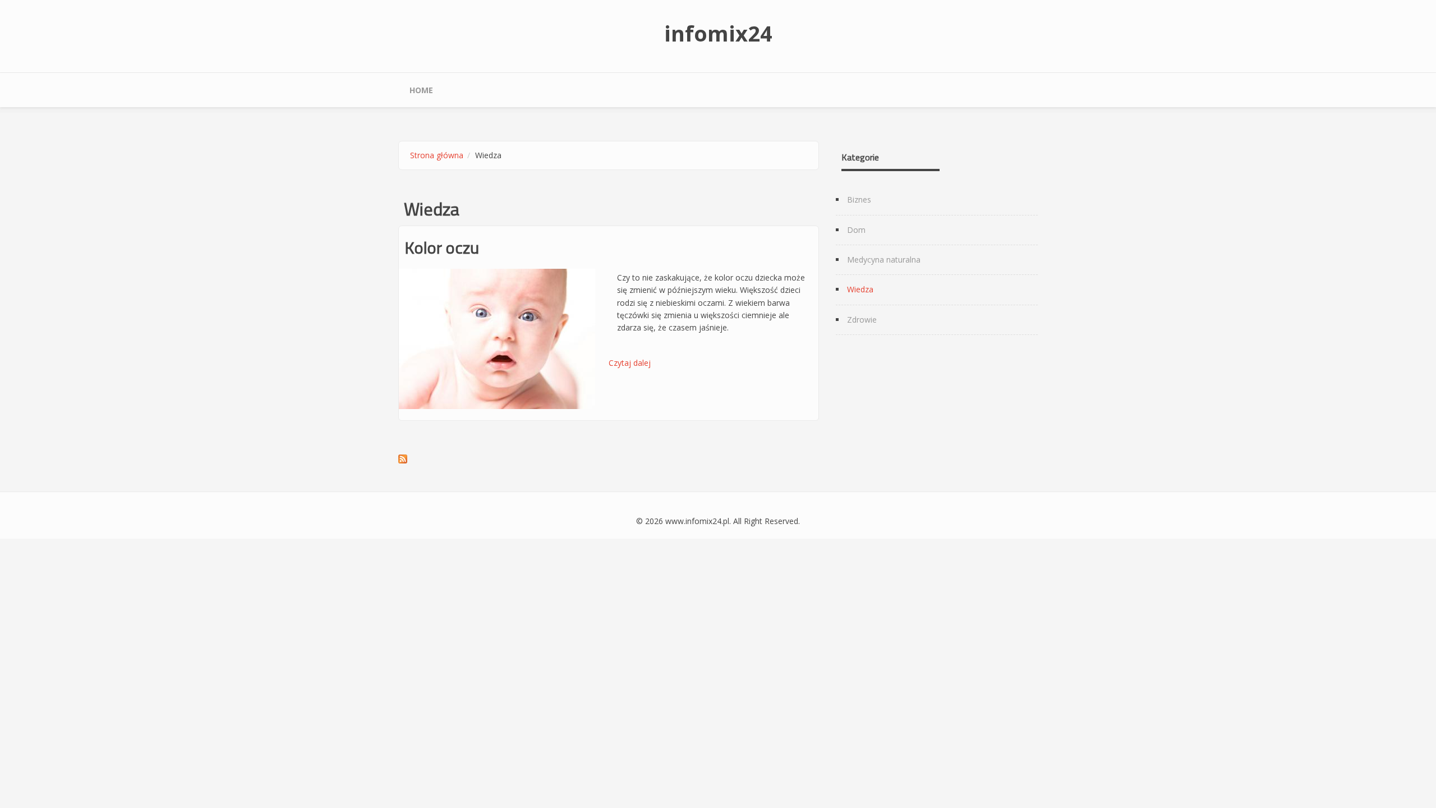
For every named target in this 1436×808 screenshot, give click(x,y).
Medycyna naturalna (883, 259)
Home (421, 90)
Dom (856, 229)
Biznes (859, 199)
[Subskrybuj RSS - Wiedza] (608, 458)
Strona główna (436, 155)
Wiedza (860, 289)
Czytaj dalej (630, 362)
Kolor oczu (441, 247)
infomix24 (718, 33)
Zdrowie (862, 319)
